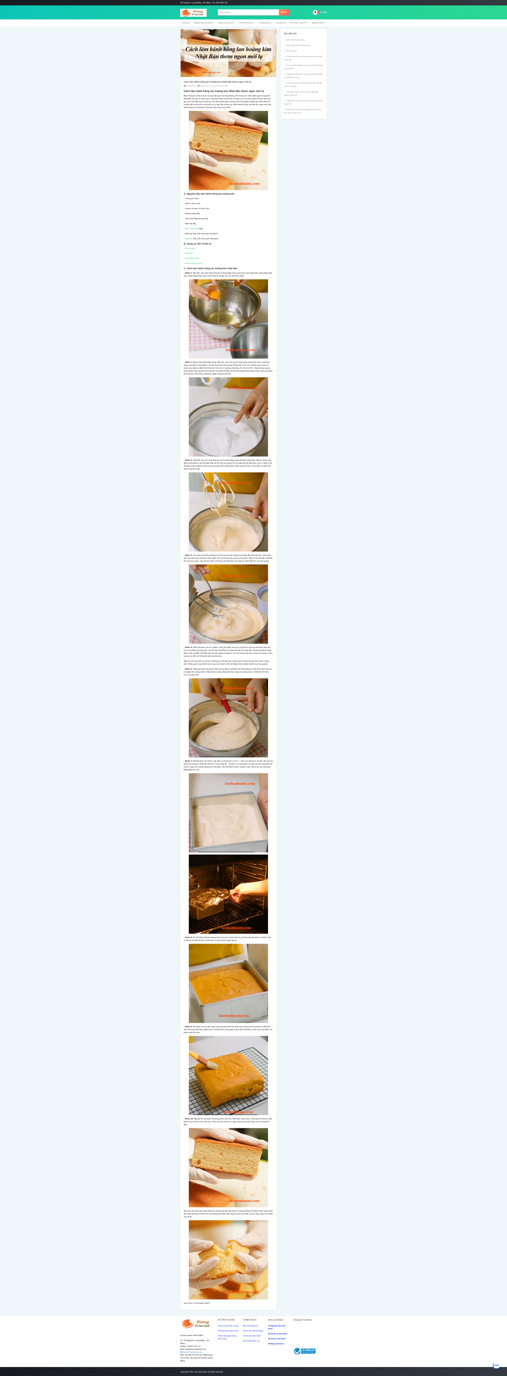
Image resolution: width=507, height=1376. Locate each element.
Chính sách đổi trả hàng (253, 1331)
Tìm (284, 12)
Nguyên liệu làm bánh (203, 23)
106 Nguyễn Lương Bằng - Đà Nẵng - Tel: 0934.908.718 (203, 3)
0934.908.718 (195, 1346)
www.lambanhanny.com (192, 1352)
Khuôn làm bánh (246, 23)
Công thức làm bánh (220, 86)
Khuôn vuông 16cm (193, 263)
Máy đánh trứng (192, 258)
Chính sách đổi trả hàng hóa (298, 45)
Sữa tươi (189, 238)
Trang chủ (186, 23)
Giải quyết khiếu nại (251, 1341)
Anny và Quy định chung (228, 1326)
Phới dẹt (188, 253)
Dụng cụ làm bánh (225, 23)
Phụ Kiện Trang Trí (298, 23)
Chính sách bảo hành (252, 1336)
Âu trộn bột (189, 248)
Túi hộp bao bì (265, 23)
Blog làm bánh (318, 23)
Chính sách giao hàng (295, 40)
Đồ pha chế (281, 23)
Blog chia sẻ (205, 86)
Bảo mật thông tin (250, 1326)
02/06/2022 (191, 86)
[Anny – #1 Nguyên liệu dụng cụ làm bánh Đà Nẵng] (193, 12)
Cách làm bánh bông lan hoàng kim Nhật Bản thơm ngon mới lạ (217, 82)
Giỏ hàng (322, 12)
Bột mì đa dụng (191, 228)
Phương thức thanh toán (228, 1331)
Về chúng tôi (291, 51)
